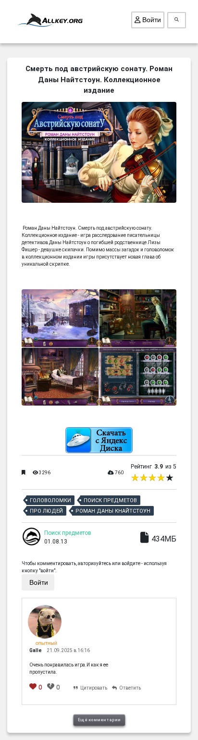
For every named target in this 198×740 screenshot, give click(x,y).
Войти (150, 20)
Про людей (46, 511)
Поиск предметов (110, 500)
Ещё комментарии (99, 719)
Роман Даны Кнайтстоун (112, 511)
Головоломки (50, 500)
